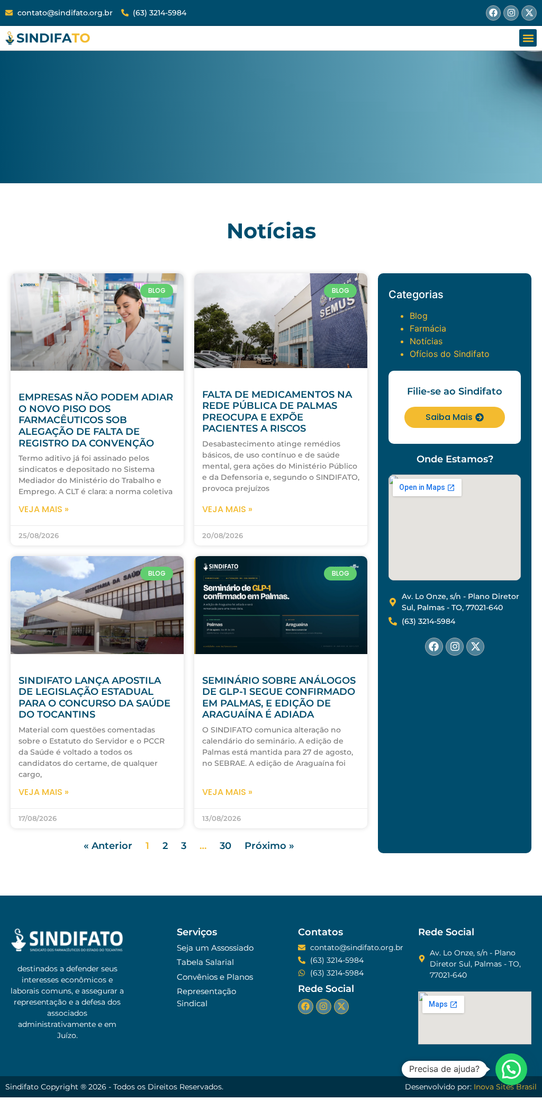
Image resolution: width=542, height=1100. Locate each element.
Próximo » (269, 846)
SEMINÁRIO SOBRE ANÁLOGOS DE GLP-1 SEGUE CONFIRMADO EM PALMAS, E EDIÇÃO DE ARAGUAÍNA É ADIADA (279, 698)
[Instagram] (511, 13)
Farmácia (428, 328)
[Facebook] (493, 13)
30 (225, 846)
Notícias (426, 341)
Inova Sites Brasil (505, 1087)
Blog (419, 315)
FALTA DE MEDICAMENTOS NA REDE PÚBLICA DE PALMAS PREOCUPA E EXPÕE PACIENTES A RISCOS (277, 412)
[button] (528, 38)
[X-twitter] (529, 13)
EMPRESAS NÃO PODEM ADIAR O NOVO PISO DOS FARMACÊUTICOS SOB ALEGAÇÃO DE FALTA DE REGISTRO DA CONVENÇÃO (96, 420)
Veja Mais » (44, 509)
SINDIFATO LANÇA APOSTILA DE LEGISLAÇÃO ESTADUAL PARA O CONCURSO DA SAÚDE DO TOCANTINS (94, 698)
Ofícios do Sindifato (450, 353)
